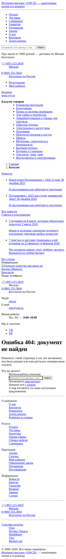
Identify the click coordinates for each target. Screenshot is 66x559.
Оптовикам (16, 27)
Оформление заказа (21, 462)
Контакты (15, 37)
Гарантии (15, 24)
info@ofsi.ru (16, 308)
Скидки (14, 456)
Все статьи (8, 259)
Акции (13, 30)
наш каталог (32, 381)
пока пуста (8, 94)
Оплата (13, 14)
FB (10, 333)
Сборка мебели (18, 440)
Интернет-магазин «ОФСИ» (19, 552)
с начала (30, 384)
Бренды (13, 482)
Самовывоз (16, 21)
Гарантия (14, 485)
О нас (12, 34)
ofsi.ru (12, 301)
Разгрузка (15, 433)
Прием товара (17, 436)
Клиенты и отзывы (21, 417)
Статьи (13, 495)
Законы (13, 492)
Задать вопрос (17, 40)
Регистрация (17, 82)
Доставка (14, 17)
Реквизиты (15, 410)
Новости (6, 173)
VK (11, 330)
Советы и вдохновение (15, 214)
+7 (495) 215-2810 (12, 281)
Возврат (14, 489)
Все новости (9, 211)
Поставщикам (17, 469)
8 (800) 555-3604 (11, 288)
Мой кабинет (17, 85)
